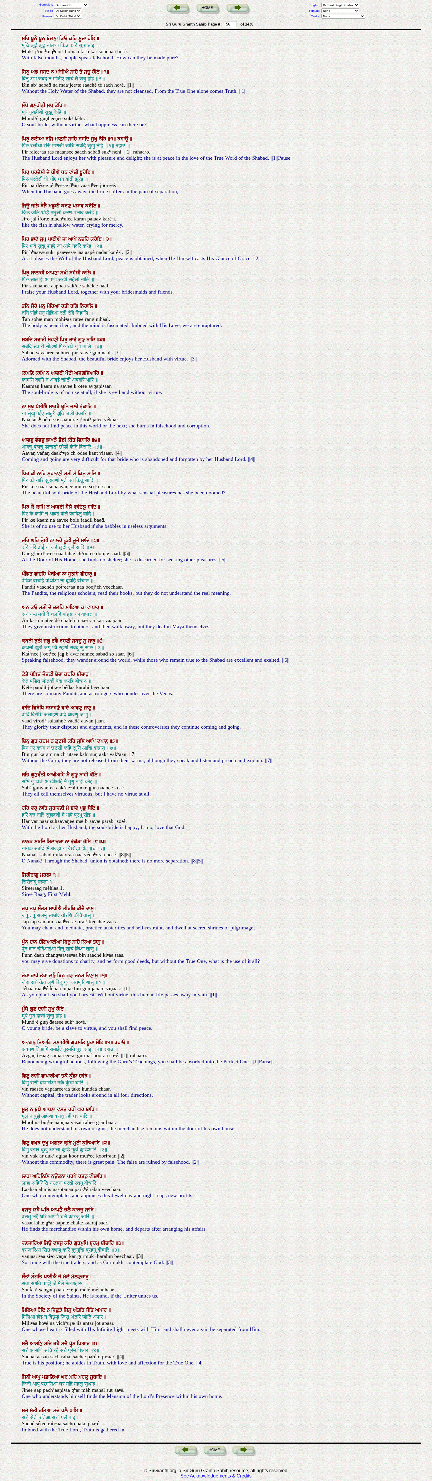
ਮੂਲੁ (26, 1109)
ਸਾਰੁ (92, 640)
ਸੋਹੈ (35, 306)
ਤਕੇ (65, 1075)
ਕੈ (33, 506)
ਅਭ (35, 71)
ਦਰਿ (26, 540)
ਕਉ (35, 607)
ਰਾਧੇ (35, 975)
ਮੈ (68, 774)
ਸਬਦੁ (77, 640)
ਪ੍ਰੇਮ (73, 1343)
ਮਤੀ (43, 607)
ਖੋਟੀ (69, 373)
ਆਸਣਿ (37, 1343)
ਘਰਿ (36, 540)
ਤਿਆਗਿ (45, 1042)
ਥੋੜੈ (44, 205)
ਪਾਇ (74, 1410)
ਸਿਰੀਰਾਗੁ (31, 875)
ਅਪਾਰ (101, 1310)
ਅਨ (26, 607)
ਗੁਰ (35, 741)
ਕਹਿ (72, 741)
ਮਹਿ (73, 1377)
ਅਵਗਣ (29, 1042)
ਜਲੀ (75, 406)
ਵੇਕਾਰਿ (86, 406)
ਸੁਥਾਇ (96, 1377)
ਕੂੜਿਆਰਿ (91, 1142)
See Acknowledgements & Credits (216, 1475)
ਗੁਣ (82, 339)
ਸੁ (85, 640)
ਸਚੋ (57, 1410)
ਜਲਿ (36, 205)
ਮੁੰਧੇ (26, 105)
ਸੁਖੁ (51, 105)
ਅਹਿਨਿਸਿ (41, 1176)
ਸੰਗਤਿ (37, 1276)
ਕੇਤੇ (26, 674)
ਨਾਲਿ (87, 272)
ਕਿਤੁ (82, 473)
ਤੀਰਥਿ (70, 908)
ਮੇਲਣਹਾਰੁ (80, 1276)
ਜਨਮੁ (80, 975)
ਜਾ (65, 239)
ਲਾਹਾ (27, 1176)
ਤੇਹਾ (44, 975)
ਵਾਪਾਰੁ (94, 607)
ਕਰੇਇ (91, 205)
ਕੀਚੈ (81, 908)
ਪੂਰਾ (91, 1042)
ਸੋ (75, 473)
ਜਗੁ (47, 640)
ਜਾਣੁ (88, 707)
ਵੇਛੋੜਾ (77, 841)
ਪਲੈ (65, 1410)
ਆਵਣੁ (28, 440)
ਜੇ (48, 172)
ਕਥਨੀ (28, 640)
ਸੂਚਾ (83, 38)
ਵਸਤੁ (62, 1109)
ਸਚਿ (48, 1343)
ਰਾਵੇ (73, 339)
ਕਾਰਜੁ (78, 1209)
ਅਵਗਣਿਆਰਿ (87, 373)
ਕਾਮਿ (41, 373)
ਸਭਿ (26, 774)
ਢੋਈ (45, 540)
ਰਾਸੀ (36, 1075)
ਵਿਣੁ (26, 1075)
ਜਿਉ (26, 205)
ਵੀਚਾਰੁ (87, 573)
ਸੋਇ (92, 808)
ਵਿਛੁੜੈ (57, 1310)
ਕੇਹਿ (59, 105)
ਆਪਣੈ (57, 1209)
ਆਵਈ (58, 373)
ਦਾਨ (34, 942)
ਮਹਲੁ (84, 1377)
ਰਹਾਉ (123, 138)
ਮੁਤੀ (68, 473)
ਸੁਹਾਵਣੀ (55, 473)
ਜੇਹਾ (26, 975)
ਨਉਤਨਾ (59, 1176)
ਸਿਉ (48, 1243)
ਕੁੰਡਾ (74, 1075)
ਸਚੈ (26, 1343)
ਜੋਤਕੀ (48, 674)
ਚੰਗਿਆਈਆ (51, 942)
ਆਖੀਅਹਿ (56, 774)
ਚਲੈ (68, 1209)
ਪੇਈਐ (42, 406)
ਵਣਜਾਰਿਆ (33, 1243)
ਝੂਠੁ (43, 38)
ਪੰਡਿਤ (28, 573)
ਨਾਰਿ (42, 473)
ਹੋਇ (92, 38)
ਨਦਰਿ (84, 239)
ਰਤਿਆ (46, 1410)
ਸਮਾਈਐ (62, 1042)
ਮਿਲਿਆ (30, 1310)
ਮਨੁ (43, 306)
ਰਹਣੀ (66, 640)
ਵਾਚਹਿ (41, 573)
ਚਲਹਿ (59, 607)
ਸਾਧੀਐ (56, 908)
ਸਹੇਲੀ (75, 272)
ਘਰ (81, 1109)
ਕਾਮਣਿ (29, 373)
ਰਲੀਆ (38, 138)
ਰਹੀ (72, 1109)
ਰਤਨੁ (83, 1176)
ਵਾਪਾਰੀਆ (51, 1075)
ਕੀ (34, 473)
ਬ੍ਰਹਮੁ (95, 1243)
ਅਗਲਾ (57, 1142)
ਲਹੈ (60, 540)
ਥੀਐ (56, 172)
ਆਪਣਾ (53, 272)
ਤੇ (81, 71)
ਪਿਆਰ (84, 1343)
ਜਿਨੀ (27, 1377)
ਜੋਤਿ (90, 1310)
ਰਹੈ (57, 1343)
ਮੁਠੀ (77, 1142)
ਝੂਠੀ (38, 640)
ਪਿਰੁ (26, 138)
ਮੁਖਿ (26, 38)
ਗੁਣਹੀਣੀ (38, 105)
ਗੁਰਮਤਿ (79, 1042)
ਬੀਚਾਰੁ (83, 674)
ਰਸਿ (50, 138)
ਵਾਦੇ (66, 707)
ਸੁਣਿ (81, 741)
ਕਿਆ (87, 942)
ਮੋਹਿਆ (54, 306)
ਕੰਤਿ (72, 440)
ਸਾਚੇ (74, 71)
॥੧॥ (112, 138)
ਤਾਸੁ (97, 942)
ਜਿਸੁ (68, 1310)
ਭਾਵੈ (35, 239)
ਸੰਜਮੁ (43, 908)
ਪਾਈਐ (55, 239)
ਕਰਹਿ (70, 674)
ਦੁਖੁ (46, 1142)
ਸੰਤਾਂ (26, 1276)
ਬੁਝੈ (39, 1109)
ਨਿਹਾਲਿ (87, 306)
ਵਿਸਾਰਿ (84, 440)
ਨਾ (25, 406)
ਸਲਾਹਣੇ (53, 707)
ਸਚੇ (26, 1410)
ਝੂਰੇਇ (86, 172)
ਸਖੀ (64, 272)
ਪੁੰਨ (26, 942)
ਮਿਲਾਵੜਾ (56, 841)
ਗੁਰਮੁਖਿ (82, 1243)
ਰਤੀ (65, 306)
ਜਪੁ (26, 908)
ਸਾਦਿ (92, 473)
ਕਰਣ (67, 205)
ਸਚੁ (88, 71)
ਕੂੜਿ (68, 1142)
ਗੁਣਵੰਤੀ (39, 774)
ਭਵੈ (56, 640)
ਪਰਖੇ (72, 1176)
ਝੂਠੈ (35, 38)
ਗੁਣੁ (75, 774)
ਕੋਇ (94, 774)
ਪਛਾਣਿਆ (51, 1377)
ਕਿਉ (64, 38)
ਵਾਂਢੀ (74, 172)
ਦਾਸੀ (43, 1008)
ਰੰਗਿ (75, 306)
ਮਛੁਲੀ (54, 205)
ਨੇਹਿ (103, 138)
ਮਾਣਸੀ (61, 138)
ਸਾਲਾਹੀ (38, 272)
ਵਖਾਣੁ (103, 741)
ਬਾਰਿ (91, 1109)
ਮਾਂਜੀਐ (63, 71)
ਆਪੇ (73, 239)
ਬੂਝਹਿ (74, 573)
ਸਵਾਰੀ (41, 339)
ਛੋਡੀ (63, 440)
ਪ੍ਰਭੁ (84, 808)
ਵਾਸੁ (90, 908)
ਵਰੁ (35, 808)
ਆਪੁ (37, 1377)
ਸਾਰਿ (90, 1209)
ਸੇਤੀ (34, 1410)
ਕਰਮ (45, 741)
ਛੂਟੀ (68, 540)
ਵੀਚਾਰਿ (96, 1176)
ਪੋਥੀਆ (55, 573)
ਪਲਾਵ (79, 205)
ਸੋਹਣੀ (54, 339)
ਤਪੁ (34, 908)
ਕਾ (84, 607)
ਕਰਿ (73, 38)
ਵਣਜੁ (58, 1243)
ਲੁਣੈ (53, 975)
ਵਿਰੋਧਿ (39, 707)
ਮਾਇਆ (73, 607)
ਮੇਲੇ (67, 1276)
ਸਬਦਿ (84, 138)
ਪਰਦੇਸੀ (38, 172)
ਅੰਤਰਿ (79, 1310)
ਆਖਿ (91, 741)
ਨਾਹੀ (84, 774)
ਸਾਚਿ (73, 138)
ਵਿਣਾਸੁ (92, 975)
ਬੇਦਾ (59, 674)
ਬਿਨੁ (26, 71)
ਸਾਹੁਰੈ (55, 406)
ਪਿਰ (26, 239)
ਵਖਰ (36, 1142)
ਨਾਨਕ (28, 841)
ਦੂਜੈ (77, 540)
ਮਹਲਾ (46, 875)
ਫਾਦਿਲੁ (81, 506)
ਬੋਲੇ (70, 506)
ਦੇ (50, 607)
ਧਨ (65, 172)
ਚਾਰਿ (84, 1075)
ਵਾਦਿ (27, 707)
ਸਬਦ (45, 71)
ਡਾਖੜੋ (52, 440)
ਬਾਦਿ (93, 506)
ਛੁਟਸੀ (61, 741)
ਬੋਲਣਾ (53, 38)
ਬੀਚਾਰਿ (108, 1243)
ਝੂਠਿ (65, 406)
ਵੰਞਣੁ (40, 440)
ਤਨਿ (26, 306)
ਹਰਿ (26, 808)
